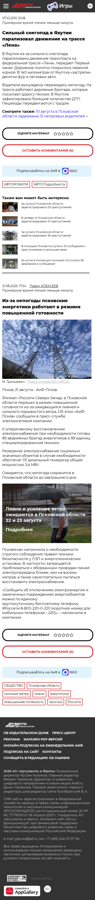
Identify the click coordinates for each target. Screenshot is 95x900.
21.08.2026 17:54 (14, 286)
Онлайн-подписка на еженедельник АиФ (43, 745)
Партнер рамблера (41, 878)
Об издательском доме (26, 733)
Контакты (51, 752)
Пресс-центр (64, 733)
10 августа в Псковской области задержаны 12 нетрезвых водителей (43, 113)
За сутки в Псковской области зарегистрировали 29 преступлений (46, 205)
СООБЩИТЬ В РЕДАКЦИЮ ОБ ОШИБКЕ (37, 758)
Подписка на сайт (21, 752)
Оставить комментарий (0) (48, 151)
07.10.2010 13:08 (13, 18)
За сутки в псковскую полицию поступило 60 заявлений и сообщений (52, 262)
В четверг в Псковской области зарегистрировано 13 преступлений (46, 219)
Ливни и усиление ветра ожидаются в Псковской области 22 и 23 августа (46, 514)
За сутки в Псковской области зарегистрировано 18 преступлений (46, 233)
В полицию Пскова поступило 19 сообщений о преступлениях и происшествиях (53, 247)
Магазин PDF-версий (43, 739)
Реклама (12, 739)
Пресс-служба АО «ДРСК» (48, 382)
